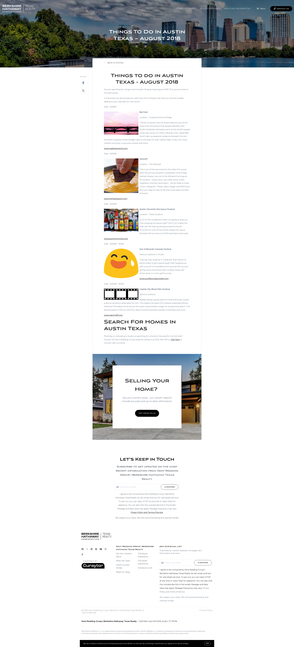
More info (192, 643)
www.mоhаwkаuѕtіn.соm (115, 199)
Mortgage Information (237, 8)
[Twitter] (87, 549)
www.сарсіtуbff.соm (113, 315)
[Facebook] (83, 549)
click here (175, 340)
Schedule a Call (145, 568)
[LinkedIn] (91, 549)
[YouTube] (101, 549)
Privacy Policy (205, 610)
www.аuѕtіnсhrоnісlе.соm (116, 239)
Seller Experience (210, 8)
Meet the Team (123, 561)
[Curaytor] (93, 568)
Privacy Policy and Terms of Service (147, 512)
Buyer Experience (186, 8)
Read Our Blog (123, 572)
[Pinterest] (96, 549)
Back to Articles (115, 62)
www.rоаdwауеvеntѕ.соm (116, 148)
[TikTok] (82, 554)
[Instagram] (105, 549)
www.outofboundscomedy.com (154, 279)
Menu (263, 8)
